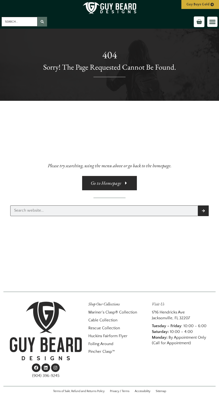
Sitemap (161, 391)
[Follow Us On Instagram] (55, 367)
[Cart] (199, 21)
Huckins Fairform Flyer (107, 336)
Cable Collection (102, 320)
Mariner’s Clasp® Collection (112, 312)
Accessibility (142, 391)
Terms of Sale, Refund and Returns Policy (79, 391)
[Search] (42, 21)
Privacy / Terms (119, 391)
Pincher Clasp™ (101, 351)
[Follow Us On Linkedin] (45, 367)
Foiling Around (100, 344)
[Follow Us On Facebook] (36, 367)
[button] (212, 22)
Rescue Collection (104, 328)
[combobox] (19, 21)
